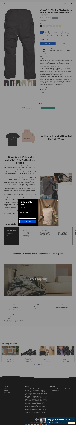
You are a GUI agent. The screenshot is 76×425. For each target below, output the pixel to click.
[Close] (57, 200)
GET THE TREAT (28, 221)
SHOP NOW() (72, 422)
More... (66, 422)
